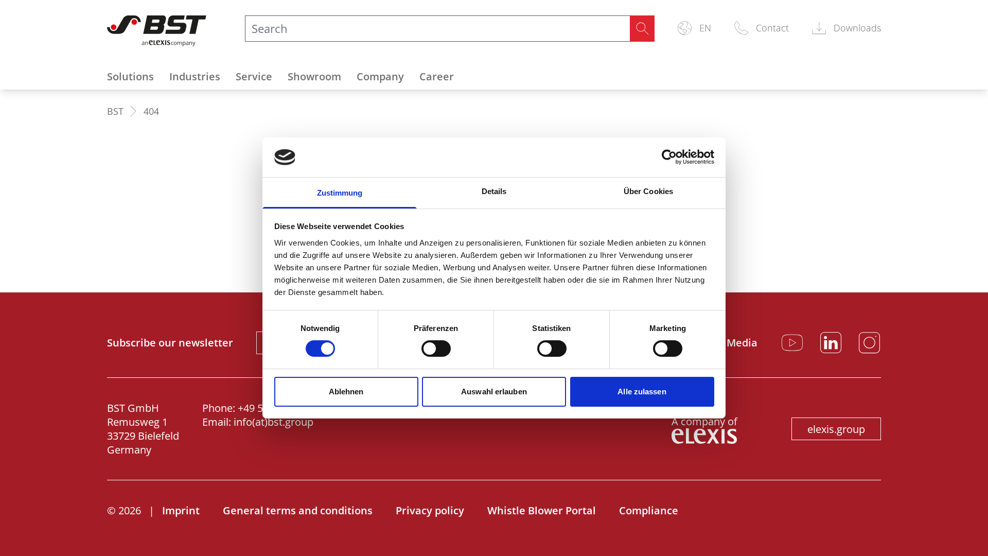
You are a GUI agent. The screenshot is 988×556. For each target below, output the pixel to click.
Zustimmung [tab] (340, 192)
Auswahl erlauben (494, 391)
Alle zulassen (641, 391)
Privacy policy (430, 510)
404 (151, 111)
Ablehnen (346, 391)
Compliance (648, 510)
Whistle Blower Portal (541, 510)
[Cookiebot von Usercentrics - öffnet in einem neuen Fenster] (669, 157)
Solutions (130, 76)
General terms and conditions (298, 510)
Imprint (181, 510)
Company (380, 76)
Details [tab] (494, 191)
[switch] (436, 348)
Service (254, 76)
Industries (194, 76)
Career (436, 76)
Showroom (314, 76)
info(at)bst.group (273, 422)
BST (115, 111)
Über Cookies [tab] (648, 191)
